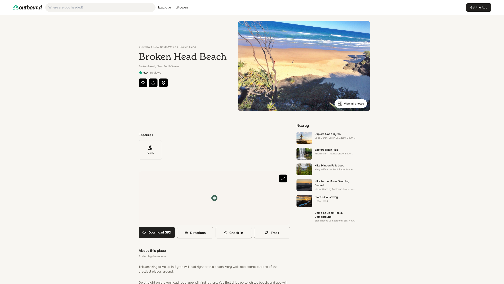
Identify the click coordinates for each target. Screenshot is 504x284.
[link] (27, 7)
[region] (214, 198)
